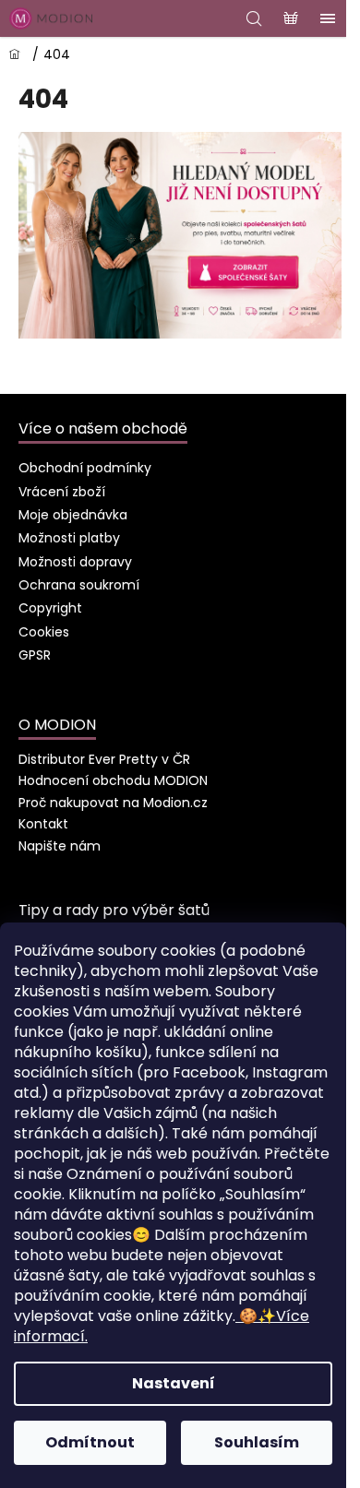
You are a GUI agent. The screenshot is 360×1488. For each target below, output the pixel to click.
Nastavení (173, 1383)
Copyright (50, 608)
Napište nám (59, 846)
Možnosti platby (69, 538)
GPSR (34, 655)
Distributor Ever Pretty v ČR (104, 759)
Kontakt (43, 824)
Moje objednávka (72, 515)
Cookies (43, 632)
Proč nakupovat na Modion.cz (113, 802)
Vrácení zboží (61, 491)
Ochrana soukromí (78, 585)
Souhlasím (256, 1442)
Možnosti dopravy (75, 562)
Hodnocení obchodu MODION (113, 780)
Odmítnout (90, 1442)
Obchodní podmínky (84, 467)
